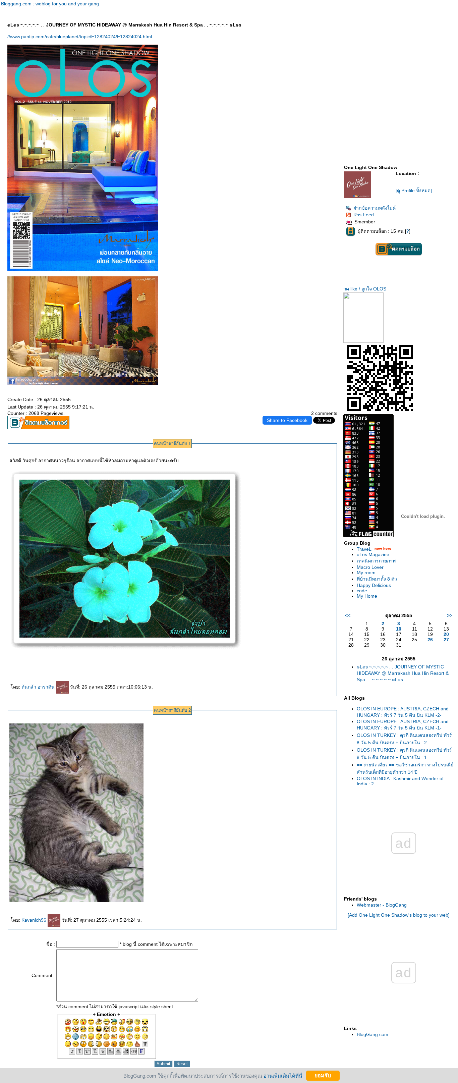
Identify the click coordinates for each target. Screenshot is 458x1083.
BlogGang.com (372, 1034)
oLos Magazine (373, 554)
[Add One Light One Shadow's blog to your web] (399, 915)
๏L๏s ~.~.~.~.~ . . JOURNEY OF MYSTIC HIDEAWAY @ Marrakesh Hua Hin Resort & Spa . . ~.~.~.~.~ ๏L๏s (403, 673)
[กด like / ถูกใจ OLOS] (363, 341)
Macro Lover (370, 567)
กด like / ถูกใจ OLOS (364, 288)
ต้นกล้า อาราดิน (38, 687)
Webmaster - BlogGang (382, 905)
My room (366, 572)
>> (449, 615)
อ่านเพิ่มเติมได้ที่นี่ (283, 1075)
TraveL (364, 549)
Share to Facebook (287, 420)
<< (347, 615)
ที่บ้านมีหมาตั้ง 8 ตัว (377, 579)
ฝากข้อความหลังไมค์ (374, 208)
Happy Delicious (374, 585)
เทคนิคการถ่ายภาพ (376, 560)
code (362, 590)
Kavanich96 (34, 920)
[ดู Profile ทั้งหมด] (414, 190)
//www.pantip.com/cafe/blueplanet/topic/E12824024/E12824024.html (79, 36)
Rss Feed (363, 214)
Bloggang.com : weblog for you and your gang (50, 3)
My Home (367, 596)
